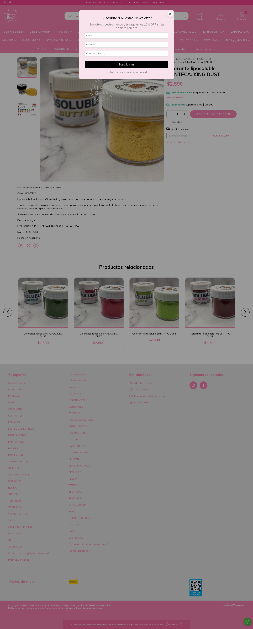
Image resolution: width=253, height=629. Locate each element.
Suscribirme (126, 64)
